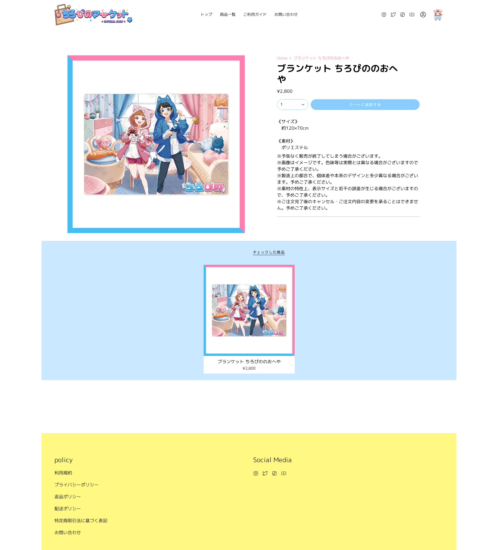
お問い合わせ (67, 532)
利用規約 (63, 473)
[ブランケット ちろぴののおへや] (249, 310)
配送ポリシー (67, 509)
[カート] (437, 14)
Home (282, 58)
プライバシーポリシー (76, 485)
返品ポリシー (67, 497)
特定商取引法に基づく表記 (80, 521)
